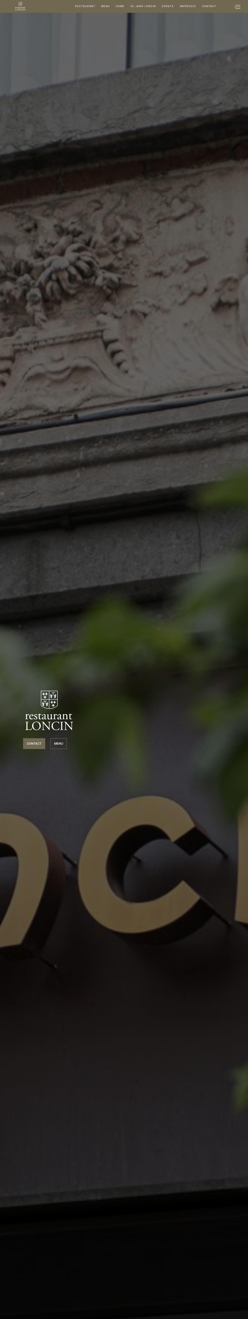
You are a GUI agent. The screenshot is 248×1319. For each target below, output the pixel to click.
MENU (58, 743)
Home (120, 6)
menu (105, 6)
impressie (188, 6)
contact (209, 6)
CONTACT (34, 743)
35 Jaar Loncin (143, 6)
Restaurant (85, 6)
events (168, 6)
